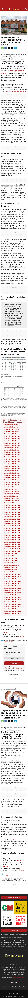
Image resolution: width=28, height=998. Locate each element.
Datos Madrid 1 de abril (11, 572)
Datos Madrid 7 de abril (11, 558)
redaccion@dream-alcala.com (19, 977)
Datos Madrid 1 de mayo (11, 503)
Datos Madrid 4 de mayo (11, 496)
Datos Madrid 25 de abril (12, 517)
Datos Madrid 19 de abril (12, 530)
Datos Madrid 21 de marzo (12, 597)
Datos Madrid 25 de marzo (12, 588)
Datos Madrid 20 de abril (12, 528)
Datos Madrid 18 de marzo (12, 604)
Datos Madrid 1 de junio (11, 431)
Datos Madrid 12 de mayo (12, 477)
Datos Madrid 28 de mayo (12, 441)
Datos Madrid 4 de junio (11, 425)
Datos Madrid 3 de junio (11, 427)
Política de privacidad (12, 992)
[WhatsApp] (2, 48)
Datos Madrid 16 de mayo (12, 468)
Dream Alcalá (4, 12)
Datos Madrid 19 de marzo (12, 602)
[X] (9, 48)
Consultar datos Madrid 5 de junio (15, 91)
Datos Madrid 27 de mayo (12, 443)
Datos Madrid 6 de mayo (11, 491)
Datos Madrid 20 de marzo (12, 599)
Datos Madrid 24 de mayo (12, 450)
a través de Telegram (8, 641)
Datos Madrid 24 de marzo (12, 590)
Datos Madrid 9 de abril (11, 553)
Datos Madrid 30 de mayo (12, 436)
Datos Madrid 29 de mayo (12, 438)
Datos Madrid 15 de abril (12, 540)
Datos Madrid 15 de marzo (12, 611)
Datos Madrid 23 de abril (12, 521)
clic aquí (18, 627)
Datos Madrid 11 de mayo (12, 480)
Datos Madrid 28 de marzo (12, 581)
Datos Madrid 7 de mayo (11, 489)
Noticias (8, 12)
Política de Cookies (20, 992)
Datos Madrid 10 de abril (12, 551)
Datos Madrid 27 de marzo (12, 583)
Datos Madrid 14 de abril (12, 542)
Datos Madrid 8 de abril (11, 556)
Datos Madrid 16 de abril (12, 537)
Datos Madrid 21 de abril (12, 526)
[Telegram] (15, 48)
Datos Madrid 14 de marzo (12, 613)
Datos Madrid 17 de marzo (12, 606)
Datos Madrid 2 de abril (11, 569)
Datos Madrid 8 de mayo (11, 487)
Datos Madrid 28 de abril (12, 510)
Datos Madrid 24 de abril (12, 519)
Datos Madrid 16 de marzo (12, 609)
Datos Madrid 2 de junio (11, 429)
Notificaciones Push (11, 993)
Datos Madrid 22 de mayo (12, 454)
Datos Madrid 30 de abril (12, 505)
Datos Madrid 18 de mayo (12, 464)
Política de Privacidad (16, 668)
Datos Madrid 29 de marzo (12, 579)
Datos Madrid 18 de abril (12, 533)
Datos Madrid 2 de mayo (11, 500)
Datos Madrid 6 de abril (11, 560)
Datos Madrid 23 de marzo (12, 593)
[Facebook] (5, 48)
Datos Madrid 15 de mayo (12, 471)
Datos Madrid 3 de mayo (11, 498)
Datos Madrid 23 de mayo (12, 452)
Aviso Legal (5, 992)
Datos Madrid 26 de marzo (12, 586)
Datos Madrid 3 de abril (11, 567)
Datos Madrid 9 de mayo (11, 484)
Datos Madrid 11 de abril (12, 549)
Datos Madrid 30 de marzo (12, 576)
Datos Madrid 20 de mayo (12, 459)
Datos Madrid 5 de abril (11, 563)
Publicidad (18, 993)
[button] (2, 9)
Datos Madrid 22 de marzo (12, 595)
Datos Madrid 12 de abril (12, 546)
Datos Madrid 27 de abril (12, 512)
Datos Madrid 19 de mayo (12, 461)
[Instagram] (8, 987)
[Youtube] (23, 987)
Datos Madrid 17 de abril (12, 535)
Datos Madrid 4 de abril (11, 565)
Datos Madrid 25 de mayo (12, 448)
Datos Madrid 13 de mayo (12, 475)
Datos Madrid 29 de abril (12, 507)
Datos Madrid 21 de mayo (12, 457)
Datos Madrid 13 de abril (12, 544)
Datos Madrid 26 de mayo (12, 445)
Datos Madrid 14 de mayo (12, 473)
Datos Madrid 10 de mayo (12, 482)
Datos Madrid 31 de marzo (12, 574)
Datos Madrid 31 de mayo (12, 434)
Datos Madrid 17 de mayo (12, 466)
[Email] (12, 48)
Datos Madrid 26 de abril (12, 514)
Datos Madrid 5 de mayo (11, 494)
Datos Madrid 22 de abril (12, 523)
